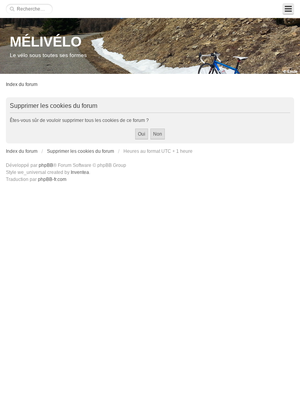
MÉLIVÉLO (46, 42)
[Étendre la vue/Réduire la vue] (288, 9)
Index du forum (22, 84)
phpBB (46, 165)
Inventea (80, 172)
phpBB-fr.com (52, 179)
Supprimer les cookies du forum (80, 151)
